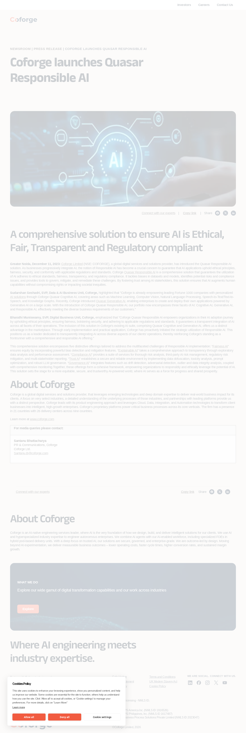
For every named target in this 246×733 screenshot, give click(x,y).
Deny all (65, 717)
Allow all (29, 717)
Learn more (18, 707)
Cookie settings (102, 717)
